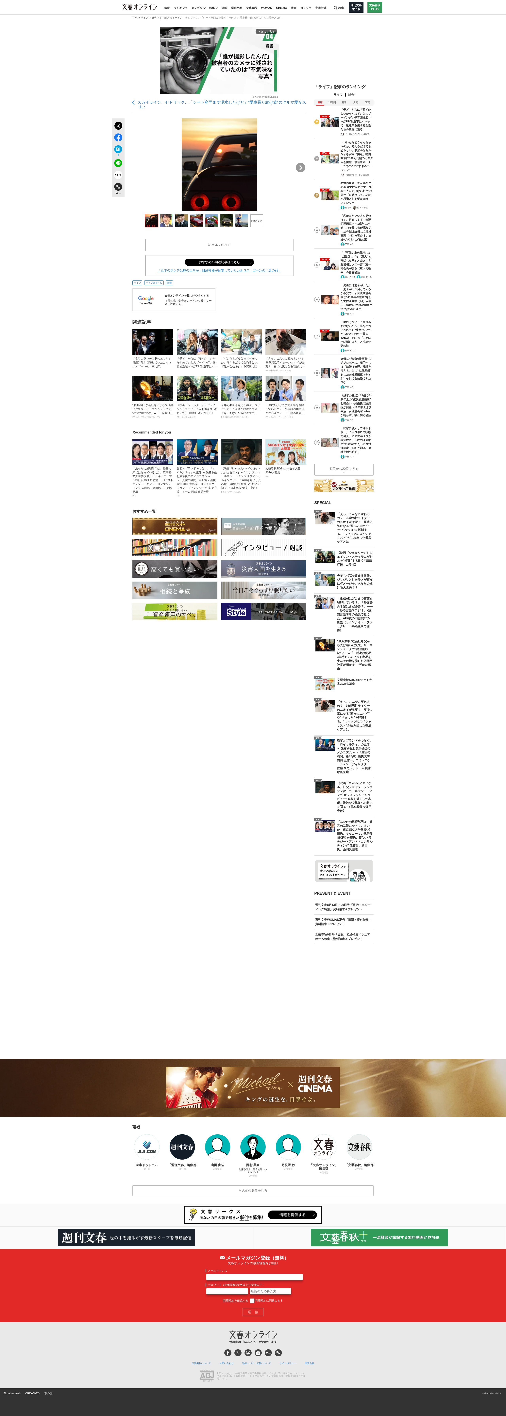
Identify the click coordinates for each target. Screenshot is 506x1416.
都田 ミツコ (350, 350)
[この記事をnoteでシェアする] (118, 176)
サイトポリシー (287, 1363)
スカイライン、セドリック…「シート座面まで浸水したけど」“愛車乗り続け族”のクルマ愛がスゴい (221, 104)
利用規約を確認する (235, 1300)
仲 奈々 (348, 207)
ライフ (144, 17)
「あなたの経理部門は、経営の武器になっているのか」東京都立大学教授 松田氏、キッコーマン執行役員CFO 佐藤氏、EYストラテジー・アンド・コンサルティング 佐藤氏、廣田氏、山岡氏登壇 (152, 482)
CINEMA (281, 7)
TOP (134, 17)
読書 (293, 7)
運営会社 (309, 1363)
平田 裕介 (349, 244)
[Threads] (248, 1352)
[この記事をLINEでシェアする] (118, 164)
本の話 (48, 1393)
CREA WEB (32, 1393)
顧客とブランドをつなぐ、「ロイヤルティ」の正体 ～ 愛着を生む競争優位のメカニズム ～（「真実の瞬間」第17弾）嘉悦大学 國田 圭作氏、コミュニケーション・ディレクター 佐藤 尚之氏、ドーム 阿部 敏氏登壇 (197, 482)
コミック (306, 7)
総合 (351, 94)
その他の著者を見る (253, 1190)
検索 (341, 7)
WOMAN (266, 7)
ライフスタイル (154, 283)
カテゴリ (197, 7)
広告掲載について (201, 1363)
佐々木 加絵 (362, 207)
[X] (238, 1352)
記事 (154, 17)
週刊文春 (236, 7)
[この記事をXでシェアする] (118, 126)
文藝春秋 (251, 7)
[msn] (268, 1352)
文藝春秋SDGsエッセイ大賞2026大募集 (282, 472)
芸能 (169, 283)
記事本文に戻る (219, 245)
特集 (212, 7)
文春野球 (321, 7)
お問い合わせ (226, 1363)
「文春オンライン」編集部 (357, 134)
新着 (167, 7)
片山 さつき (350, 277)
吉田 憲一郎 (366, 277)
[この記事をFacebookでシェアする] (118, 138)
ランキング (181, 7)
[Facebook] (227, 1352)
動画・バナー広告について (256, 1363)
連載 (224, 7)
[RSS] (278, 1352)
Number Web (12, 1393)
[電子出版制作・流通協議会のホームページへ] (207, 1376)
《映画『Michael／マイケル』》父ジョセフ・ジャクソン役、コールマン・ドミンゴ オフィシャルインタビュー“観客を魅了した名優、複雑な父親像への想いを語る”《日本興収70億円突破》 (241, 480)
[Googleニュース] (258, 1352)
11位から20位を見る (343, 468)
